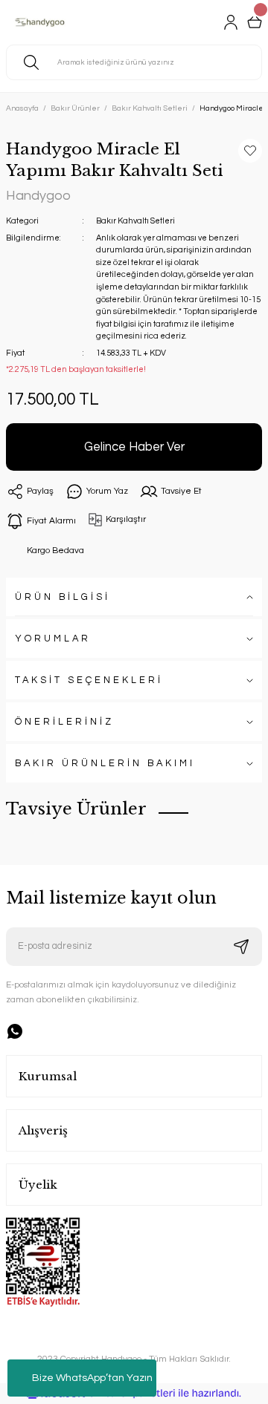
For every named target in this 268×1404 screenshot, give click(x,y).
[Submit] (241, 946)
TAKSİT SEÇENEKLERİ (89, 680)
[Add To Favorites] (250, 151)
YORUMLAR (53, 639)
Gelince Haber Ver (134, 446)
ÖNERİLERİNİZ (64, 722)
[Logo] (43, 22)
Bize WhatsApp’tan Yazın (92, 1378)
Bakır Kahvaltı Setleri (135, 221)
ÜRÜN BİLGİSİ (62, 597)
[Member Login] (230, 22)
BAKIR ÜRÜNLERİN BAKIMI (105, 763)
